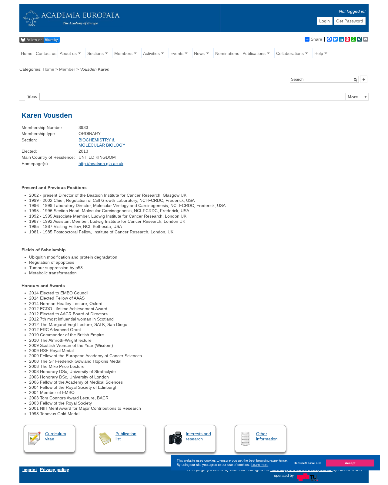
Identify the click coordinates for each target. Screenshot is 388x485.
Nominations (227, 53)
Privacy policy (54, 469)
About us (68, 53)
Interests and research (198, 436)
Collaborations (290, 53)
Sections (95, 53)
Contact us (46, 53)
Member (67, 69)
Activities (151, 53)
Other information (267, 436)
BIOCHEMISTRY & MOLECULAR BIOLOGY (102, 142)
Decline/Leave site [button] (307, 462)
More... (355, 96)
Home (26, 53)
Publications (254, 53)
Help (318, 53)
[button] (355, 79)
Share (316, 39)
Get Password (349, 21)
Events (176, 53)
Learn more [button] (259, 464)
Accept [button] (350, 462)
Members (123, 53)
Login (324, 21)
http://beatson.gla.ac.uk (101, 163)
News (199, 53)
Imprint (29, 469)
